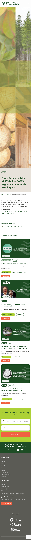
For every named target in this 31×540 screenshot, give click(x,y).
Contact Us (4, 477)
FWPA (2, 194)
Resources (4, 468)
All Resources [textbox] (7, 428)
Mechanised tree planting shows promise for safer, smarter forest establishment (14, 347)
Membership (5, 486)
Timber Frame (20, 314)
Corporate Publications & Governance (12, 493)
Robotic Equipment (6, 399)
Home (3, 461)
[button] (8, 226)
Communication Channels (18, 272)
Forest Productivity (17, 356)
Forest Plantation (6, 356)
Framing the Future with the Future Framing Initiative (13, 305)
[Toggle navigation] (28, 3)
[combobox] (15, 428)
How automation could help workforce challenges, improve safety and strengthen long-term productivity (14, 390)
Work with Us (5, 491)
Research (4, 470)
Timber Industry (6, 272)
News (7, 194)
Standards (4, 472)
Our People (4, 489)
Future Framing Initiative (8, 314)
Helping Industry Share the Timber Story (14, 264)
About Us (4, 484)
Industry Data (5, 474)
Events (3, 466)
